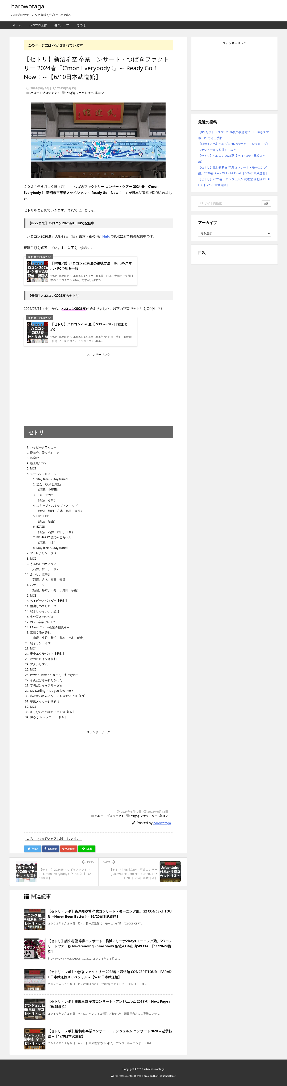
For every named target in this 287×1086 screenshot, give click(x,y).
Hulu (106, 236)
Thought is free (166, 1075)
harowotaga (162, 823)
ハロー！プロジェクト (45, 93)
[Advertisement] (98, 387)
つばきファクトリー (80, 93)
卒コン (99, 93)
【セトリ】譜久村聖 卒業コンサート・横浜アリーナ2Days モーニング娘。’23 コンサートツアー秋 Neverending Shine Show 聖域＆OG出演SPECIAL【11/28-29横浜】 (110, 946)
